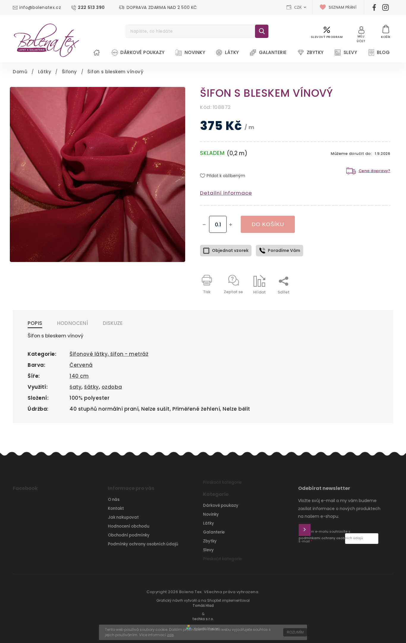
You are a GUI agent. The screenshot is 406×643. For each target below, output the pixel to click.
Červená (81, 365)
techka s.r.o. (203, 619)
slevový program (327, 37)
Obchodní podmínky (129, 535)
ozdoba (112, 386)
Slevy (208, 550)
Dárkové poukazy (220, 505)
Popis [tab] (35, 323)
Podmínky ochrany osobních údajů (143, 544)
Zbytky (210, 541)
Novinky (211, 514)
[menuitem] (96, 52)
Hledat (261, 31)
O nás (113, 499)
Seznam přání (342, 7)
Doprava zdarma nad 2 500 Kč (162, 7)
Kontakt (116, 508)
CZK (298, 7)
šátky (91, 386)
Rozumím (295, 632)
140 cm (79, 376)
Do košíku (268, 224)
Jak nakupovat (123, 517)
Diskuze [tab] (113, 323)
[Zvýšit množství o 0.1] (230, 224)
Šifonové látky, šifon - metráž (109, 354)
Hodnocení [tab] (72, 323)
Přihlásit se (305, 530)
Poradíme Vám (284, 250)
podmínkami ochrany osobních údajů (331, 538)
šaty (75, 386)
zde (170, 634)
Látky (208, 523)
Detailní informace (226, 192)
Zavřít (371, 302)
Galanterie (214, 532)
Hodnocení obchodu (129, 526)
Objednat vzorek (230, 250)
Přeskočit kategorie (222, 482)
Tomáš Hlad (203, 605)
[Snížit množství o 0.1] (204, 224)
